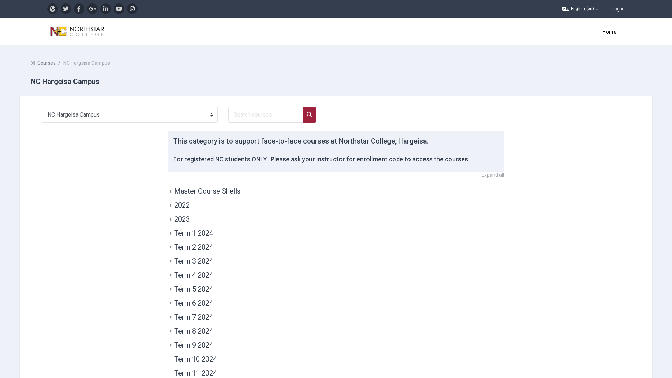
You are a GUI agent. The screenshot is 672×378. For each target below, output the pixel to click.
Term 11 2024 (195, 373)
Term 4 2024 (193, 275)
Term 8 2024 (193, 331)
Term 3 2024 (193, 261)
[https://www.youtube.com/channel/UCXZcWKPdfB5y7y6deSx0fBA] (119, 9)
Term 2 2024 (193, 247)
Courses (46, 63)
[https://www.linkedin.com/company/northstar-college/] (105, 9)
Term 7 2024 (193, 317)
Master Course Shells (207, 191)
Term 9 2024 (193, 345)
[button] (580, 8)
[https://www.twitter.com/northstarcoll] (66, 9)
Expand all (493, 175)
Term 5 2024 (193, 289)
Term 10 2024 (195, 359)
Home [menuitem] (609, 32)
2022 (182, 205)
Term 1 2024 (193, 233)
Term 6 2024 (193, 303)
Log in (618, 9)
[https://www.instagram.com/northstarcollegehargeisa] (132, 9)
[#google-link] (92, 9)
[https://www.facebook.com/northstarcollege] (79, 9)
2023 (182, 219)
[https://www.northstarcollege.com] (52, 9)
